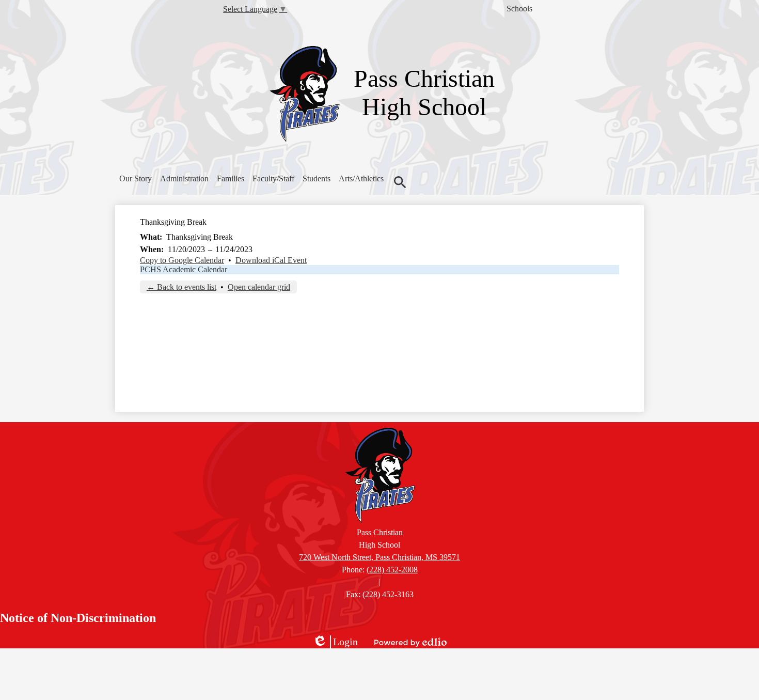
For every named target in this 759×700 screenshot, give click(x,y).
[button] (135, 179)
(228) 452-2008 (392, 569)
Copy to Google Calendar (182, 260)
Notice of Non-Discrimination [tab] (78, 618)
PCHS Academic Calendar (183, 269)
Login (335, 642)
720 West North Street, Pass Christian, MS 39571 (379, 557)
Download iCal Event (271, 260)
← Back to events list (181, 287)
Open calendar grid (259, 287)
